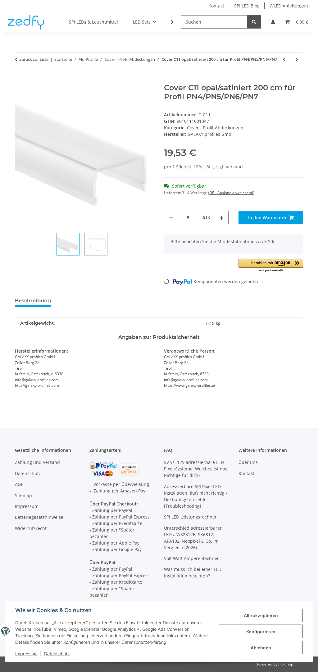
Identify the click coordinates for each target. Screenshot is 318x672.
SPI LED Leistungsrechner (190, 517)
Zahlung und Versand (37, 462)
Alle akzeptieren (261, 615)
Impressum (26, 653)
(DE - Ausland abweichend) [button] (231, 192)
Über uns (248, 462)
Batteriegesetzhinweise (39, 517)
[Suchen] (254, 22)
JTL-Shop (285, 664)
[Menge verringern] (171, 217)
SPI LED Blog (247, 6)
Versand (234, 167)
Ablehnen (261, 647)
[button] (273, 22)
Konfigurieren (260, 631)
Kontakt (216, 6)
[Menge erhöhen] (221, 217)
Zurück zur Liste (33, 59)
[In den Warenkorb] (20, 80)
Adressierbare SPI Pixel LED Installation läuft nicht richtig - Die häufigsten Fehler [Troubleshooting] (195, 496)
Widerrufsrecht (31, 528)
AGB (19, 484)
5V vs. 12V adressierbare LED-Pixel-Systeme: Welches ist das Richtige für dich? (195, 468)
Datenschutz (57, 653)
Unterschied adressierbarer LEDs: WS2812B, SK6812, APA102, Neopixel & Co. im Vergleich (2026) (193, 537)
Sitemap (23, 495)
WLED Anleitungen (289, 6)
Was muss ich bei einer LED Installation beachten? (192, 572)
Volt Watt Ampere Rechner (191, 558)
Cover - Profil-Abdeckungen (215, 128)
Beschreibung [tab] (33, 301)
